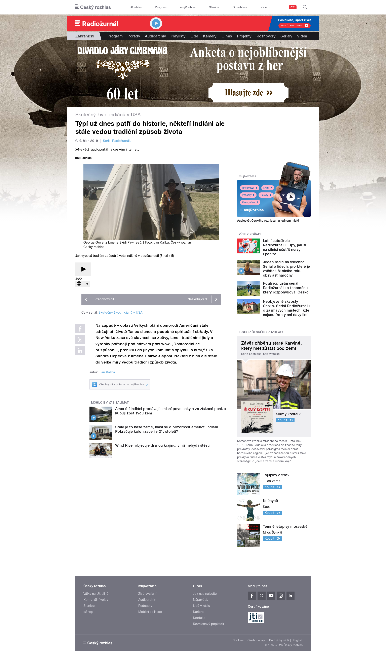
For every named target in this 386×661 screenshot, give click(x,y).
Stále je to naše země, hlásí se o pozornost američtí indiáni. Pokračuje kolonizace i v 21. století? (167, 429)
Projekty (244, 36)
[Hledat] (305, 7)
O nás (227, 36)
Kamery (210, 36)
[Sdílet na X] (80, 339)
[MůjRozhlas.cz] (83, 158)
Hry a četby (248, 187)
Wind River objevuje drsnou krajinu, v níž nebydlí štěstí (162, 445)
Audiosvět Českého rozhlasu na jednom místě (268, 220)
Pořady (133, 36)
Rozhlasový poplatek (208, 624)
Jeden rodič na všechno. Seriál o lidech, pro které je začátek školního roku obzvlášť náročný (286, 268)
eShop (88, 612)
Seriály (286, 36)
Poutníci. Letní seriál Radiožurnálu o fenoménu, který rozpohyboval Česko (286, 287)
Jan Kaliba (161, 242)
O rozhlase (240, 7)
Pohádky (247, 195)
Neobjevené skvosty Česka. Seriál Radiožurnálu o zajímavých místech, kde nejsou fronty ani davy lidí (286, 308)
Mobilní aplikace (150, 612)
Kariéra (198, 612)
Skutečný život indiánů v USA (120, 312)
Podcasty (145, 606)
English (298, 640)
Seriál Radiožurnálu (117, 141)
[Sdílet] (86, 284)
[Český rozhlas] (93, 7)
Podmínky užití (279, 640)
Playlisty (178, 36)
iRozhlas (136, 7)
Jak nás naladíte (205, 594)
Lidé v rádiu (201, 606)
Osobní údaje (256, 640)
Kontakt (199, 618)
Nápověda (200, 600)
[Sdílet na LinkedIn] (80, 350)
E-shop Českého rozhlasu (262, 332)
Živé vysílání (248, 202)
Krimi (266, 187)
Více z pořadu (251, 234)
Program (160, 7)
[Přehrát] (83, 269)
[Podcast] (79, 284)
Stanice (214, 7)
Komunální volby (95, 600)
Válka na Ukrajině (96, 594)
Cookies (238, 640)
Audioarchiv (155, 36)
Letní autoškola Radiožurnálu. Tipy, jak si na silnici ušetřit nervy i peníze (284, 247)
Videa (302, 36)
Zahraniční (84, 36)
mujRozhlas (188, 7)
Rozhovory (266, 36)
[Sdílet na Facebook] (80, 328)
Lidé (194, 36)
